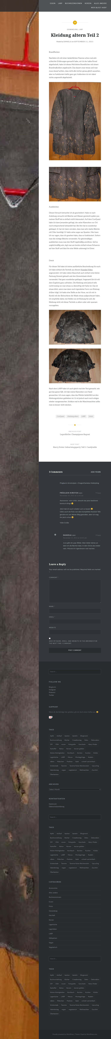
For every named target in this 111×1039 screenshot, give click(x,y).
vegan (64, 770)
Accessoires (53, 888)
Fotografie (72, 744)
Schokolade (54, 766)
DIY (51, 744)
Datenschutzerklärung (56, 806)
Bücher (66, 740)
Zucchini (95, 770)
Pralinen (70, 761)
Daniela (68, 41)
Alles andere (100, 3)
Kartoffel (53, 749)
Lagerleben (53, 929)
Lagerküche (54, 757)
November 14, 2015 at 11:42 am (71, 496)
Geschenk (82, 744)
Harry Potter (92, 744)
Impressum (53, 804)
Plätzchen (60, 761)
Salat (77, 761)
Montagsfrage (80, 757)
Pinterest (52, 692)
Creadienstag (77, 740)
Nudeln (90, 757)
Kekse (61, 749)
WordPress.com (92, 1034)
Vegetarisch (53, 947)
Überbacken (54, 774)
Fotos (51, 906)
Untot (91, 416)
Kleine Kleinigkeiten (57, 753)
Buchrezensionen (73, 3)
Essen (52, 3)
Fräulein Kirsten (69, 493)
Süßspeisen (53, 938)
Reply (99, 493)
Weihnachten (84, 770)
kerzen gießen (79, 749)
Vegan (51, 943)
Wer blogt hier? (99, 7)
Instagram (52, 690)
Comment (54, 577)
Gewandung (72, 29)
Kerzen (88, 3)
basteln (75, 736)
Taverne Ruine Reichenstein (79, 766)
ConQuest (60, 416)
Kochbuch (70, 753)
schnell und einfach (88, 761)
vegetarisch (73, 770)
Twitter (51, 695)
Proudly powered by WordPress (63, 1034)
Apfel (52, 736)
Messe (70, 757)
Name (52, 606)
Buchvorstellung (56, 740)
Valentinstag (54, 770)
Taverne (64, 766)
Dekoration (95, 740)
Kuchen (88, 753)
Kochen (79, 753)
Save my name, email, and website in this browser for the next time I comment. (73, 642)
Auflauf (59, 736)
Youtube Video (87, 270)
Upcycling (95, 766)
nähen (52, 761)
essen (63, 744)
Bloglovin (52, 687)
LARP (60, 3)
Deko (86, 740)
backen (67, 736)
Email (52, 617)
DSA (57, 744)
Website (52, 627)
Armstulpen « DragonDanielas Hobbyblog (83, 483)
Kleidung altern (73, 416)
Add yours (96, 472)
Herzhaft (52, 915)
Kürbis (95, 753)
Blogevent (84, 736)
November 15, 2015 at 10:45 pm (75, 538)
